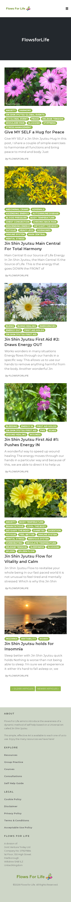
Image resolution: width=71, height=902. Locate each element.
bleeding (11, 426)
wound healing (16, 434)
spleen (10, 551)
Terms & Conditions (16, 820)
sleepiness (37, 547)
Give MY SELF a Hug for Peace (34, 132)
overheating (14, 543)
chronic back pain (44, 222)
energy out (13, 330)
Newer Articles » (48, 688)
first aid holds (34, 330)
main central (36, 234)
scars (52, 430)
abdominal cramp (17, 209)
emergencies (48, 326)
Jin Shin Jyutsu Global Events (25, 114)
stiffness (49, 123)
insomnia (11, 638)
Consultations (13, 776)
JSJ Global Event (17, 119)
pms (42, 430)
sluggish (34, 123)
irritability (28, 638)
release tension (52, 119)
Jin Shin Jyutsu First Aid (21, 334)
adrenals (38, 209)
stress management (18, 127)
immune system (15, 234)
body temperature (42, 217)
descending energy (18, 226)
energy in (27, 426)
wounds (35, 434)
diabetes (38, 530)
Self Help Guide (14, 783)
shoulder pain (15, 123)
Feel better (26, 534)
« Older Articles (22, 688)
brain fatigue (14, 526)
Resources (10, 754)
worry (43, 638)
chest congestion (17, 222)
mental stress (15, 238)
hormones (43, 230)
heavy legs (26, 230)
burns (10, 326)
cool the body (36, 526)
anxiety (11, 110)
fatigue (11, 230)
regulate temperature (41, 543)
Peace (35, 119)
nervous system (38, 538)
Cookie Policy (12, 799)
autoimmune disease (46, 213)
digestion (54, 530)
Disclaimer (10, 806)
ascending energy (17, 213)
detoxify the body (46, 226)
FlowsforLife (35, 39)
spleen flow (26, 551)
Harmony (25, 110)
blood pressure (16, 217)
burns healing (26, 326)
